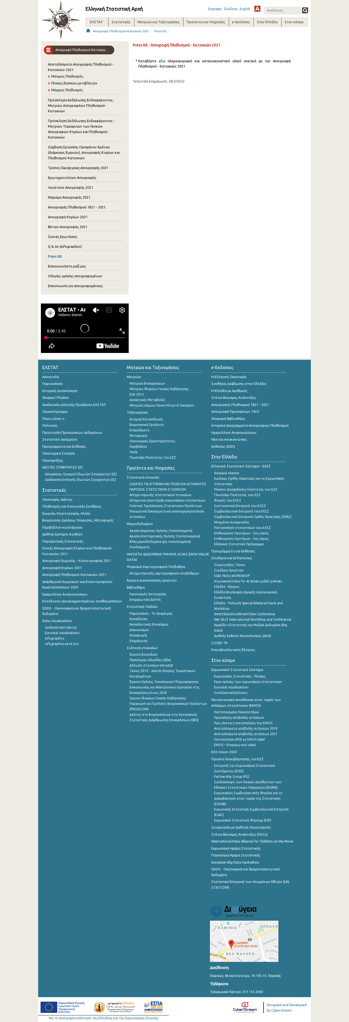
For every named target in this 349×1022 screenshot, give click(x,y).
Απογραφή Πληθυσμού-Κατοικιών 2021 (121, 31)
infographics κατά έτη (62, 644)
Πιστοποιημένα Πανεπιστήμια (236, 712)
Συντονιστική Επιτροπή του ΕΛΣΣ (240, 506)
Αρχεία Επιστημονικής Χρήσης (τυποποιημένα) (165, 536)
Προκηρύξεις (52, 460)
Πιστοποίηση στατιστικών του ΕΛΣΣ (242, 527)
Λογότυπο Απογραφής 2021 (70, 187)
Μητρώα (134, 377)
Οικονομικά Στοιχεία (58, 453)
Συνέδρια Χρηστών (229, 570)
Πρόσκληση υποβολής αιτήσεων (239, 717)
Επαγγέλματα (139, 430)
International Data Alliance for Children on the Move (252, 841)
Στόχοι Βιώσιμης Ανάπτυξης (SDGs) (239, 834)
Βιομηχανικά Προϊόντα (147, 424)
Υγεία (133, 452)
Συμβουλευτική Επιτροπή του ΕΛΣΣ (241, 511)
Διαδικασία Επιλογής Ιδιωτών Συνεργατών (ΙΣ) (80, 479)
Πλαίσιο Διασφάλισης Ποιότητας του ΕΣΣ (246, 489)
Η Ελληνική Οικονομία (228, 377)
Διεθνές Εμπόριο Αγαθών (62, 534)
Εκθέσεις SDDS (223, 446)
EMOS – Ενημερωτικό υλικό (235, 745)
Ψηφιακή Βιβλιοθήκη (228, 418)
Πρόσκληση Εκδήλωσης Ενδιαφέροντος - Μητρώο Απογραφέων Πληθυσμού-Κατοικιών (81, 105)
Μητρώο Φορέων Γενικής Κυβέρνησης (159, 389)
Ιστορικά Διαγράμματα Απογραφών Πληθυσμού (250, 425)
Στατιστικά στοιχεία (143, 477)
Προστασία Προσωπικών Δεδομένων (72, 432)
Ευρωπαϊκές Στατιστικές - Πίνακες (240, 676)
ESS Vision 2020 (224, 752)
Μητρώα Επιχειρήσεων (147, 383)
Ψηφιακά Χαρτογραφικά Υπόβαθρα (156, 567)
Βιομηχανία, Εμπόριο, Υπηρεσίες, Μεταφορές (77, 520)
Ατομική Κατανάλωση (146, 419)
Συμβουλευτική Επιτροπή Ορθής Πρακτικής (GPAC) (252, 517)
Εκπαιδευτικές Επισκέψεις (149, 624)
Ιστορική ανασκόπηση (59, 391)
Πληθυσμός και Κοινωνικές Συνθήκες (71, 506)
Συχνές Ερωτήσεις (62, 236)
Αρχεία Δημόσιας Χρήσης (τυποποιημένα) (161, 530)
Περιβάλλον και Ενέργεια (62, 527)
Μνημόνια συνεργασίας (231, 522)
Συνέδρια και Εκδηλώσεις (231, 558)
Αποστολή (50, 377)
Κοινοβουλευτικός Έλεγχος (233, 650)
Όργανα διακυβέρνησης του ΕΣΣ (237, 759)
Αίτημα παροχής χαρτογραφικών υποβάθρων (164, 573)
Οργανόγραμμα (55, 411)
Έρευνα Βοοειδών (143, 654)
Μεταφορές (139, 435)
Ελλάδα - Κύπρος (226, 586)
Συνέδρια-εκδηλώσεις (231, 692)
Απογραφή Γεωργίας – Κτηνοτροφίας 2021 (76, 560)
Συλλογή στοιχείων (142, 648)
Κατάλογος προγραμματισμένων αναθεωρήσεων (82, 601)
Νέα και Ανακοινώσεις (229, 439)
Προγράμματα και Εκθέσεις (64, 446)
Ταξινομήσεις (137, 412)
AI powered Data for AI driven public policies (248, 581)
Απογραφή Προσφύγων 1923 (235, 411)
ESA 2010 (137, 394)
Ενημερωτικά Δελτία (145, 599)
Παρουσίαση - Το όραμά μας (151, 613)
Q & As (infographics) (65, 246)
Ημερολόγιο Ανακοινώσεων (65, 594)
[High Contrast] (257, 9)
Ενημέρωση (139, 641)
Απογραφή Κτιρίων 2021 (68, 217)
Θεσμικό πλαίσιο (226, 473)
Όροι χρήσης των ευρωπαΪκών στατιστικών (248, 682)
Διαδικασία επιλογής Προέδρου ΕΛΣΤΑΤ (74, 405)
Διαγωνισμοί (139, 630)
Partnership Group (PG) (231, 776)
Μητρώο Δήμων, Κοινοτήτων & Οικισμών (162, 405)
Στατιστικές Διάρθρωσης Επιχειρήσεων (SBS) (164, 720)
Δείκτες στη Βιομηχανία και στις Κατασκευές (163, 714)
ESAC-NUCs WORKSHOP (232, 576)
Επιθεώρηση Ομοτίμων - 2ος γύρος (241, 533)
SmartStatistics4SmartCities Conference (244, 614)
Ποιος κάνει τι (53, 418)
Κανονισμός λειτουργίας (148, 594)
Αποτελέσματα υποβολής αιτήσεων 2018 (246, 728)
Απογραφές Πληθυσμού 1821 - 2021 (77, 207)
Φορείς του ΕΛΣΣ (227, 500)
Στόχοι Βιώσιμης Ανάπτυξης (233, 397)
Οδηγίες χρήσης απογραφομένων (75, 276)
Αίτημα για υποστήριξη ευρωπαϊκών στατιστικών (167, 500)
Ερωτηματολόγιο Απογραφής (72, 177)
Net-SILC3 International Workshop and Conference (252, 619)
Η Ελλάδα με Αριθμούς (229, 391)
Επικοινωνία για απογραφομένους (75, 286)
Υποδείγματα (139, 547)
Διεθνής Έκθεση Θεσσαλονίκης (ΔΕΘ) (242, 636)
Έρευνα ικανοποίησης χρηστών (152, 580)
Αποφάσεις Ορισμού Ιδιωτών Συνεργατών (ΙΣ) (81, 474)
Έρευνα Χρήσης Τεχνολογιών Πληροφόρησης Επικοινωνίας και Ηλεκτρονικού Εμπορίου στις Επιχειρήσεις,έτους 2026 (165, 687)
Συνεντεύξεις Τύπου (229, 565)
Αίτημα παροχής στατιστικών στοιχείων (160, 495)
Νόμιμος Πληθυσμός (67, 90)
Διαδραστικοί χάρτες (61, 627)
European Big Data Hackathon (235, 862)
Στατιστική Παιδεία (142, 606)
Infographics (54, 638)
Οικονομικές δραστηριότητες (152, 441)
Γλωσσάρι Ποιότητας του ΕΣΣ (153, 457)
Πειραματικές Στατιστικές (62, 541)
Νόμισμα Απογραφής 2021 (69, 197)
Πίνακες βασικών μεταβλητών (74, 83)
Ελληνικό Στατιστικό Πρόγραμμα (239, 544)
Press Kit (160, 31)
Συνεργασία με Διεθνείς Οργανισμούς (241, 827)
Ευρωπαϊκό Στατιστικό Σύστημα (237, 669)
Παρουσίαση (52, 383)
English (245, 9)
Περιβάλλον (138, 446)
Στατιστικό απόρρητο (59, 439)
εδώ (163, 61)
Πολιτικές (50, 425)
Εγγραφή (215, 9)
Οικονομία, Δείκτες (57, 499)
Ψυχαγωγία (138, 635)
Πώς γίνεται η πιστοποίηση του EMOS (243, 723)
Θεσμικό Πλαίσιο (55, 397)
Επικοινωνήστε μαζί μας (67, 266)
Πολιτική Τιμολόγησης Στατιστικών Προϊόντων (166, 506)
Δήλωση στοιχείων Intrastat (151, 665)
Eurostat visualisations (62, 633)
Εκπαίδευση (139, 619)
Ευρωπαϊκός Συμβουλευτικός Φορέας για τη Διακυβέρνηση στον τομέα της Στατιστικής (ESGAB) (248, 798)
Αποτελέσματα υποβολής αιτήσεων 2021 (246, 734)
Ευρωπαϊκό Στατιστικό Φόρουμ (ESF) (242, 820)
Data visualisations (57, 621)
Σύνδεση (230, 9)
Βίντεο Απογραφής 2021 (67, 227)
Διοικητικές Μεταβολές (147, 400)
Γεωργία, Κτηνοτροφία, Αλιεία (66, 513)
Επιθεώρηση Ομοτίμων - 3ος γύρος (241, 538)
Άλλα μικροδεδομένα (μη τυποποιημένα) (160, 541)
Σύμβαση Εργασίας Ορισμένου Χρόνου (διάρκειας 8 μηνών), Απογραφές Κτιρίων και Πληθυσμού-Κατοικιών (84, 152)
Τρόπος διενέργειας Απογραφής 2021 (78, 168)
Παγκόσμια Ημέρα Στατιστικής (235, 855)
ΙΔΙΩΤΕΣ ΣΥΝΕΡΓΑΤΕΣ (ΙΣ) (62, 467)
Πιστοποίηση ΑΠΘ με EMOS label (239, 739)
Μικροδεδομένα (140, 524)
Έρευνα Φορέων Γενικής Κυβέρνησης (158, 698)
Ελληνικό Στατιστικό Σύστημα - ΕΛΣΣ (241, 466)
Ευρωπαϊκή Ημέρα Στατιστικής (235, 848)
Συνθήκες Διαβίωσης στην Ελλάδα (238, 383)
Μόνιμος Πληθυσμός (67, 76)
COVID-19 (219, 643)
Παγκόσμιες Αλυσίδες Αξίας (150, 660)
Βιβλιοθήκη (136, 587)
